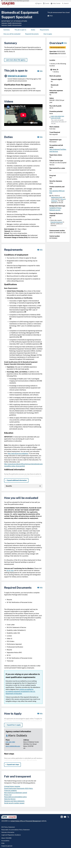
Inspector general (6, 846)
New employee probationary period (15, 793)
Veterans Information (7, 832)
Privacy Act (8, 795)
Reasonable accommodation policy (15, 797)
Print (51, 16)
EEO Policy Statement (8, 827)
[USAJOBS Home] (8, 4)
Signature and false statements (14, 801)
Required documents (32, 34)
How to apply (47, 34)
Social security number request (14, 803)
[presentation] (58, 70)
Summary (6, 30)
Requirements (44, 30)
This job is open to (20, 30)
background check (56, 197)
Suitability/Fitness (55, 208)
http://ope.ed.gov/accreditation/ (18, 453)
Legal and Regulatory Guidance (11, 835)
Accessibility (5, 840)
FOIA (2, 843)
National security (54, 210)
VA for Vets (10, 570)
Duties (33, 30)
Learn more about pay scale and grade (57, 117)
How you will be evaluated (11, 34)
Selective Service (9, 799)
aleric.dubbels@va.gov (13, 746)
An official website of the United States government (16, 0)
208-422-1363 (10, 742)
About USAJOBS (6, 838)
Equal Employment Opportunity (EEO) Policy (18, 788)
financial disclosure (56, 222)
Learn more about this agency (15, 60)
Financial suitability (10, 790)
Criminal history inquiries (12, 786)
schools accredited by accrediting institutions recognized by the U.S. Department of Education (20, 691)
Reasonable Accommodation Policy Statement (15, 829)
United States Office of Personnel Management (26, 821)
